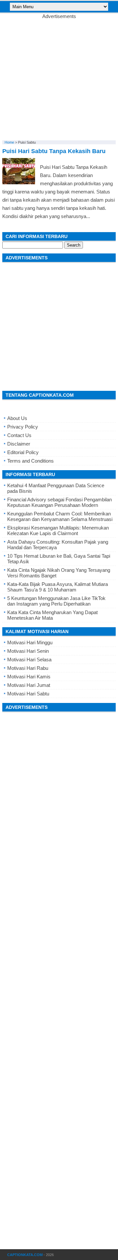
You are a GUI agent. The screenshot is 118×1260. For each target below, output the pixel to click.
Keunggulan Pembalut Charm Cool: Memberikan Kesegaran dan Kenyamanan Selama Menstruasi (59, 516)
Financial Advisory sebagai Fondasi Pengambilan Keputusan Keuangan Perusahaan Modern (59, 502)
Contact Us (19, 435)
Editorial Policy (23, 452)
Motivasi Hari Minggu (29, 642)
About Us (17, 418)
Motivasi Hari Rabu (27, 668)
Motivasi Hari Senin (28, 651)
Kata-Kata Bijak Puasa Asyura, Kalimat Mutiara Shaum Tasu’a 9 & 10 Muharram (57, 586)
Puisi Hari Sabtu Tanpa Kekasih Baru (54, 151)
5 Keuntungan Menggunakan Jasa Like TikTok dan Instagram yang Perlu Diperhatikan (56, 601)
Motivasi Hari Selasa (29, 659)
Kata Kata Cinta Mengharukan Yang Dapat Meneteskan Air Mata (52, 615)
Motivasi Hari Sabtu (28, 693)
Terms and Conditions (30, 461)
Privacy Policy (22, 427)
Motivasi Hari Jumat (28, 685)
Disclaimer (18, 444)
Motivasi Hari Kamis (28, 676)
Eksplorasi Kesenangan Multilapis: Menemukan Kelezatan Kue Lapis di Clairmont (58, 530)
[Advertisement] (59, 78)
